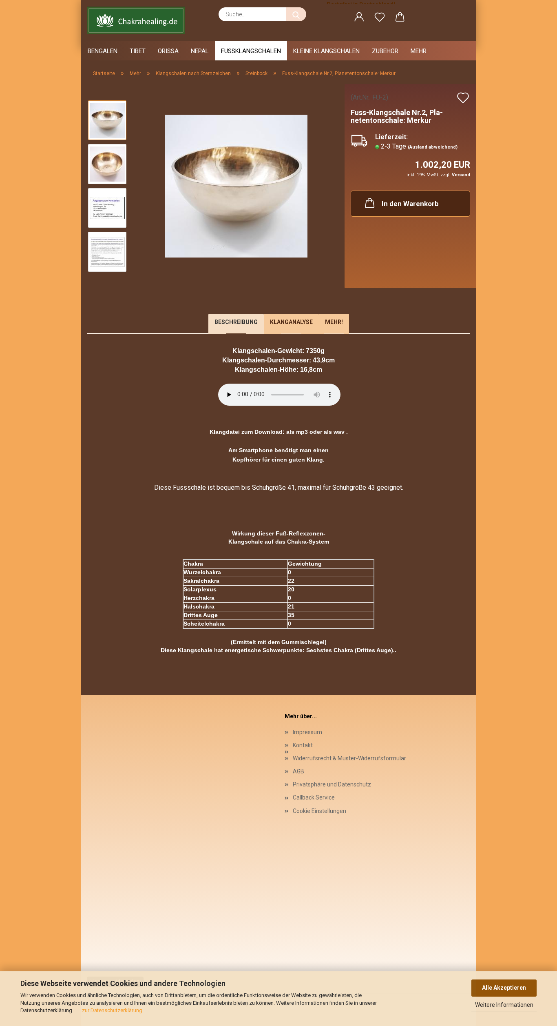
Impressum (307, 732)
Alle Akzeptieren (504, 987)
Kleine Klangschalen (326, 51)
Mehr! (334, 322)
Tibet (138, 51)
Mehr (419, 51)
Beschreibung (236, 322)
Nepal (200, 51)
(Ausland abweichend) (433, 147)
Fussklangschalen (251, 51)
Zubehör (385, 51)
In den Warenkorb (410, 204)
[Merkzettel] (379, 18)
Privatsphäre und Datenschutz (332, 784)
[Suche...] (296, 14)
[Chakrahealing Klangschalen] (139, 20)
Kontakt (303, 745)
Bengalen (102, 51)
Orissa (168, 51)
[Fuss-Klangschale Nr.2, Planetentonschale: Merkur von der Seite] (236, 185)
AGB (298, 771)
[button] (359, 18)
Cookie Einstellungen (319, 811)
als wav (334, 432)
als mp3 (297, 432)
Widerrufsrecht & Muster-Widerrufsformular (349, 758)
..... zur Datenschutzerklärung (107, 1010)
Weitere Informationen (504, 1005)
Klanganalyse (291, 322)
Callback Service (314, 797)
